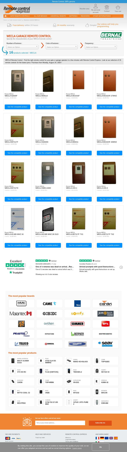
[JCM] (105, 313)
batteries (73, 16)
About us (68, 437)
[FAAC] (21, 303)
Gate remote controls (20, 16)
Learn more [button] (77, 448)
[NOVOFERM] (77, 344)
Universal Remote (58, 16)
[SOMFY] (77, 313)
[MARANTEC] (21, 313)
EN (107, 438)
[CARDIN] (105, 303)
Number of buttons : (14, 43)
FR (97, 438)
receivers (85, 16)
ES (116, 438)
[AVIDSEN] (49, 323)
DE (102, 438)
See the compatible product (17, 107)
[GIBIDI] (49, 313)
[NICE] (77, 303)
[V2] (21, 323)
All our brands (40, 16)
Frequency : (89, 43)
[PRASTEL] (21, 334)
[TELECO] (21, 344)
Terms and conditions (71, 441)
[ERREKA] (49, 344)
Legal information (70, 439)
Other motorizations (102, 16)
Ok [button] (100, 447)
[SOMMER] (77, 323)
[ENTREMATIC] (105, 334)
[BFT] (105, 323)
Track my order (40, 437)
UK (111, 438)
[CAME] (49, 303)
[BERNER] (77, 334)
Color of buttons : (52, 43)
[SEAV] (105, 344)
